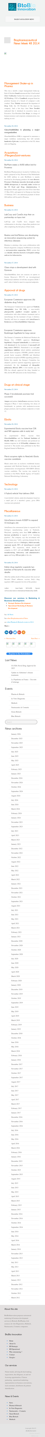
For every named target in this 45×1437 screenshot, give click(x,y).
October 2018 (16, 1038)
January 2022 (16, 884)
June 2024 (14, 804)
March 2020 (15, 976)
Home (11, 1341)
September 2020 (17, 954)
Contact (12, 1354)
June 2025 (14, 756)
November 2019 (17, 994)
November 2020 (17, 945)
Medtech (14, 703)
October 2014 (16, 1223)
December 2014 (16, 1214)
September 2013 (17, 1258)
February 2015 (16, 1205)
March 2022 (15, 879)
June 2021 (14, 914)
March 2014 (15, 1245)
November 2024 (17, 782)
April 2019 (15, 1016)
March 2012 (15, 1297)
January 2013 (16, 1280)
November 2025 (17, 743)
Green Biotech (16, 712)
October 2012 (16, 1293)
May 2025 (14, 760)
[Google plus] (19, 632)
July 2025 (14, 751)
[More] (23, 632)
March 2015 (15, 1201)
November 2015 (17, 1165)
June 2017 (14, 1090)
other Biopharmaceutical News (17, 618)
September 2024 (17, 791)
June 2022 (14, 866)
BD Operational (14, 1349)
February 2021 (16, 932)
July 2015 (14, 1183)
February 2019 (16, 1024)
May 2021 (14, 919)
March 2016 (15, 1148)
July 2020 (14, 958)
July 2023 (14, 831)
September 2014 (17, 1227)
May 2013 (14, 1267)
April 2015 (15, 1196)
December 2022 (16, 848)
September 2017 (17, 1077)
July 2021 (14, 910)
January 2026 (16, 734)
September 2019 (17, 1002)
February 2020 (16, 980)
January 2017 (16, 1112)
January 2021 (16, 936)
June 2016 (14, 1134)
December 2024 (16, 778)
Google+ (12, 1357)
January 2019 (16, 1029)
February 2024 (16, 813)
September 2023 (17, 826)
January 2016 (16, 1156)
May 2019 (14, 1011)
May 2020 (14, 967)
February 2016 (16, 1152)
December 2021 (16, 888)
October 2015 (16, 1170)
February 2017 (16, 1108)
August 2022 (15, 862)
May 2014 (14, 1236)
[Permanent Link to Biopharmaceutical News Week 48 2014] (27, 41)
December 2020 (16, 941)
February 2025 (16, 769)
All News (10, 614)
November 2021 (17, 892)
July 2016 (14, 1130)
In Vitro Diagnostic (18, 698)
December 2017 (16, 1064)
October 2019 (16, 998)
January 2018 (16, 1060)
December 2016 (16, 1117)
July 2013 (14, 1262)
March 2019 (15, 1020)
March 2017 (15, 1104)
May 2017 (14, 1095)
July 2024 (14, 800)
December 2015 (16, 1161)
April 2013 (15, 1271)
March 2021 (15, 928)
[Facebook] (11, 632)
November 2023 (17, 822)
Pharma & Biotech (17, 694)
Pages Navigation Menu (24, 19)
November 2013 (17, 1253)
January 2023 (16, 844)
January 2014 (16, 1249)
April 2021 (15, 923)
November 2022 (17, 853)
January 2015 (16, 1209)
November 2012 (17, 1289)
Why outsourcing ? (15, 1352)
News (11, 1403)
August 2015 (15, 1178)
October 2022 (16, 857)
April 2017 (15, 1099)
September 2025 (17, 747)
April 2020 (15, 972)
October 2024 (16, 787)
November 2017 (17, 1068)
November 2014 (17, 1218)
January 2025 (16, 773)
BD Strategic (13, 1346)
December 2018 (16, 1033)
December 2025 (16, 738)
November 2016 (17, 1121)
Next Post (35, 638)
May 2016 (14, 1139)
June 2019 (14, 1007)
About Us (12, 1343)
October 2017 (16, 1073)
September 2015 (17, 1174)
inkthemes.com (34, 1435)
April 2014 (15, 1240)
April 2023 (15, 835)
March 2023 (15, 840)
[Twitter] (15, 632)
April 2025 (15, 765)
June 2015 (14, 1187)
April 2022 (15, 875)
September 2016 (17, 1126)
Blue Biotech (15, 716)
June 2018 (14, 1042)
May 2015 (14, 1192)
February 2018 (16, 1055)
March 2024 (15, 809)
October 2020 (16, 950)
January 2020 (16, 985)
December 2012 (16, 1284)
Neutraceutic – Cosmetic (17, 1411)
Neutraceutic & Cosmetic (20, 707)
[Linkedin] (6, 632)
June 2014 (14, 1231)
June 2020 (14, 963)
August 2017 (15, 1082)
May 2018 (14, 1046)
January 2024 (16, 817)
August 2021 (15, 906)
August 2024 (15, 795)
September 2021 (17, 901)
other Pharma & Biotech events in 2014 (20, 622)
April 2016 (15, 1143)
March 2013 (15, 1275)
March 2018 (15, 1051)
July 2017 (14, 1086)
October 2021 (16, 897)
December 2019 (16, 989)
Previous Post (10, 638)
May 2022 (14, 870)
